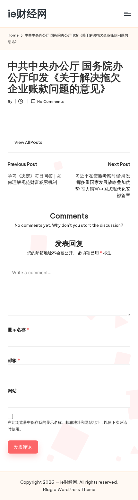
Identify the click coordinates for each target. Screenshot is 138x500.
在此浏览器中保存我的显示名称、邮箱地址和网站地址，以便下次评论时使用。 (67, 425)
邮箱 (14, 360)
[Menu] (127, 13)
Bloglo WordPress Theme (69, 489)
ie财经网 (27, 13)
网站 (12, 391)
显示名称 (18, 329)
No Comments (50, 101)
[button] (28, 142)
